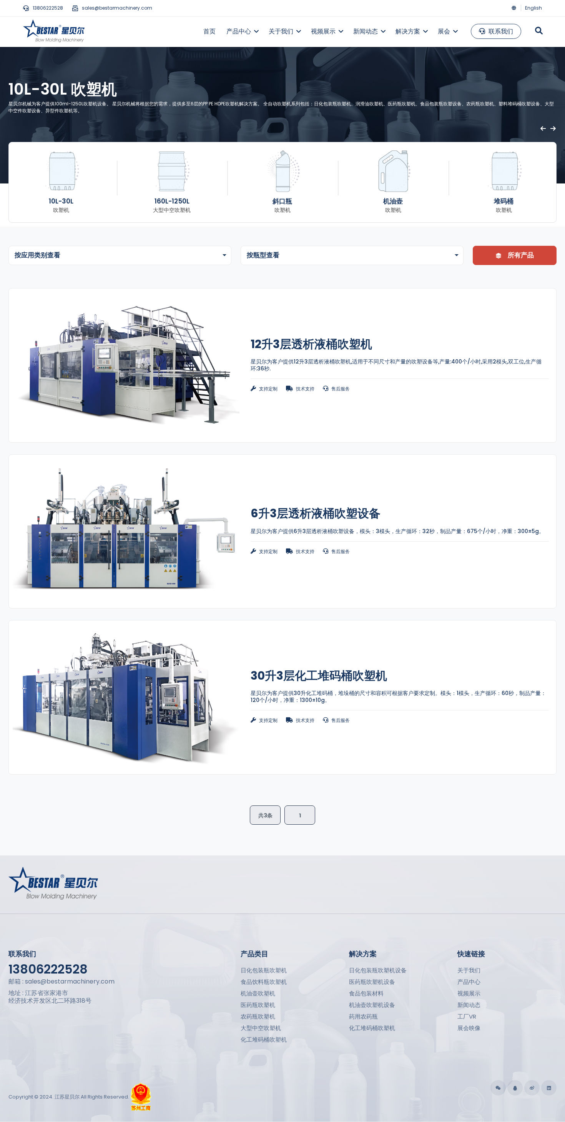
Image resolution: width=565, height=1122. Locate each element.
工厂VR (466, 1016)
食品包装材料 (366, 993)
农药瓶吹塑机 (258, 1016)
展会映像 (468, 1028)
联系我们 (500, 31)
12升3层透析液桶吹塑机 (311, 344)
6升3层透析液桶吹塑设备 (316, 513)
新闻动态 (468, 1005)
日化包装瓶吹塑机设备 (378, 970)
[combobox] (119, 255)
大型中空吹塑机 (261, 1028)
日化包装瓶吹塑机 (264, 970)
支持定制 (268, 388)
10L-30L (61, 201)
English (533, 8)
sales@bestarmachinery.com (117, 8)
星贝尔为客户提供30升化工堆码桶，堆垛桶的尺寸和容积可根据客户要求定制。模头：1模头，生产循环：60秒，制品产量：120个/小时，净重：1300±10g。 (398, 696)
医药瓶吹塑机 (258, 1005)
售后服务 (340, 388)
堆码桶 (503, 201)
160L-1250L (172, 201)
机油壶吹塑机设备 (372, 1005)
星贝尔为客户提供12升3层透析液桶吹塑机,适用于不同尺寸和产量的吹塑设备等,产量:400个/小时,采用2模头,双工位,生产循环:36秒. (396, 365)
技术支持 (305, 388)
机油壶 (393, 201)
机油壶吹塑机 (258, 993)
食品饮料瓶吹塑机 (264, 982)
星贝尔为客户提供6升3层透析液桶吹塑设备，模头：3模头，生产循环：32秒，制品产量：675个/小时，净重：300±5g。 (397, 531)
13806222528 (48, 8)
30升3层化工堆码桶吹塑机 (319, 675)
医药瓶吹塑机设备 (372, 982)
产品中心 (468, 982)
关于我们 (468, 970)
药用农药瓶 (363, 1016)
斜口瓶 (282, 201)
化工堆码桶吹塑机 (264, 1039)
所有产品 (520, 255)
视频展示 (468, 993)
